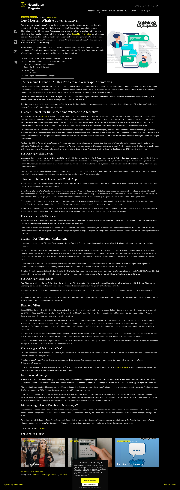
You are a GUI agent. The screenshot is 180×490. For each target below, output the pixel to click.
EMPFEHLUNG (31, 441)
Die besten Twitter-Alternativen (130, 464)
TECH (98, 11)
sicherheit (54, 475)
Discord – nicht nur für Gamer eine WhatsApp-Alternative (44, 61)
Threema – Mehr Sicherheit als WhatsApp (39, 64)
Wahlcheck (33, 17)
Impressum (8, 485)
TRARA (104, 11)
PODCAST (91, 11)
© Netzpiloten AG (170, 485)
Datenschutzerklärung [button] (91, 487)
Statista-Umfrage (121, 367)
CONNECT (142, 11)
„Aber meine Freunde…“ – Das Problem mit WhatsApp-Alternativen (47, 58)
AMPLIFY (133, 11)
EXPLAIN (112, 11)
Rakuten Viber (29, 70)
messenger (46, 475)
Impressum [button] (98, 487)
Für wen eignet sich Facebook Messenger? (39, 76)
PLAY (126, 11)
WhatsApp (63, 475)
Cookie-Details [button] (82, 487)
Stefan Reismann (51, 17)
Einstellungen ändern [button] (90, 484)
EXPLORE (120, 11)
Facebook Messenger (32, 73)
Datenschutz (36, 475)
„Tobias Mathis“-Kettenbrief (82, 34)
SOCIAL (27, 17)
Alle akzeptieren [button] (90, 480)
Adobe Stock (40, 428)
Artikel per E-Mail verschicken (32, 472)
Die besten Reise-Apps (32, 464)
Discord (44, 116)
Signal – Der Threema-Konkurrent (36, 67)
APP (23, 17)
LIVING (76, 441)
